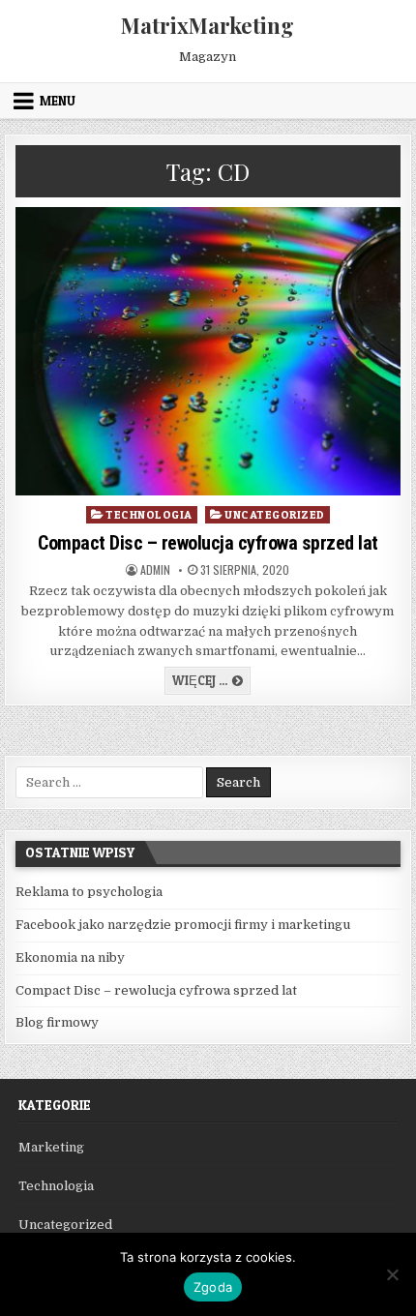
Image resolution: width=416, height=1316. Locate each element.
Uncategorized (274, 514)
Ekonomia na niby (70, 957)
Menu (57, 100)
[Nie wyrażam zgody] (391, 1274)
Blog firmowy (57, 1022)
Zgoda (212, 1287)
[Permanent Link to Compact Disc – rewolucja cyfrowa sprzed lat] (207, 351)
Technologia (149, 514)
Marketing (51, 1147)
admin (155, 570)
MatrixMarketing (207, 25)
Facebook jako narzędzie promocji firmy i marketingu (182, 924)
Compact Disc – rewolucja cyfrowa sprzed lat (208, 542)
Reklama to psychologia (89, 891)
